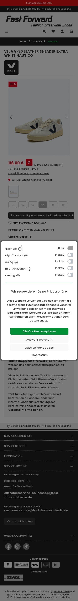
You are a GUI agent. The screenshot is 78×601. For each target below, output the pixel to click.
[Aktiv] (72, 248)
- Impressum (39, 355)
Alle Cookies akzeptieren (39, 331)
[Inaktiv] (72, 255)
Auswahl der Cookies (39, 347)
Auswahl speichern (39, 339)
